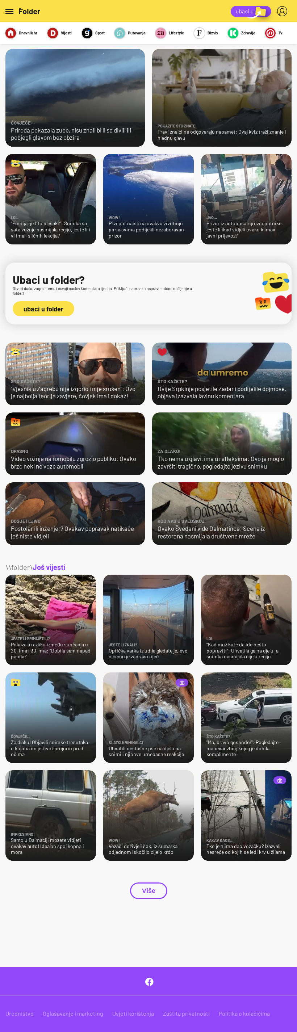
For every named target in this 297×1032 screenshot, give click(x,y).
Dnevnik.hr (28, 32)
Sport (100, 32)
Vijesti (66, 32)
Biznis (213, 32)
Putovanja (136, 32)
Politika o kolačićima (244, 1013)
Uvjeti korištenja (133, 1013)
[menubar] (284, 11)
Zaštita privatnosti (186, 1013)
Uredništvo (19, 1013)
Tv (281, 32)
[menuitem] (284, 11)
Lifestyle (176, 32)
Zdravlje (248, 32)
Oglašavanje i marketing (73, 1013)
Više (148, 890)
